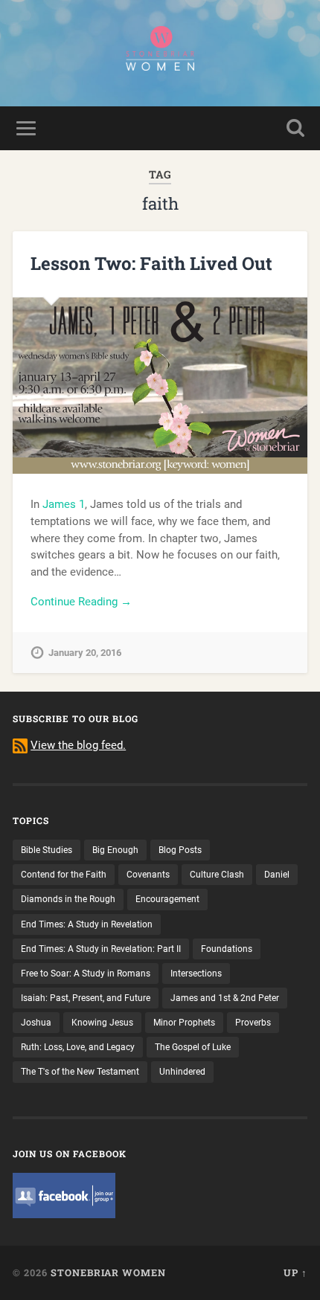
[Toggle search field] (295, 128)
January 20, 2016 (84, 652)
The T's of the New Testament (80, 1071)
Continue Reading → (81, 601)
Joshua (36, 1022)
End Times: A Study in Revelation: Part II (101, 949)
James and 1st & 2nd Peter (224, 998)
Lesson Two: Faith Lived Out (151, 263)
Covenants (148, 874)
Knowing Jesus (102, 1022)
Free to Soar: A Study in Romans (85, 973)
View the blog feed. (78, 745)
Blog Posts (180, 850)
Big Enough (115, 850)
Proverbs (253, 1022)
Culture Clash (217, 874)
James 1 (63, 504)
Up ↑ (295, 1272)
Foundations (226, 949)
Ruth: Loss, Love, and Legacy (78, 1047)
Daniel (276, 874)
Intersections (196, 973)
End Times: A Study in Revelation (87, 924)
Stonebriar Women (108, 1272)
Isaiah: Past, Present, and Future (85, 998)
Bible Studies (46, 850)
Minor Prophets (184, 1022)
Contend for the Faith (63, 874)
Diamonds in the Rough (68, 899)
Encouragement (167, 899)
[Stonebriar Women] (160, 53)
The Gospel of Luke (193, 1047)
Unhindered (182, 1071)
